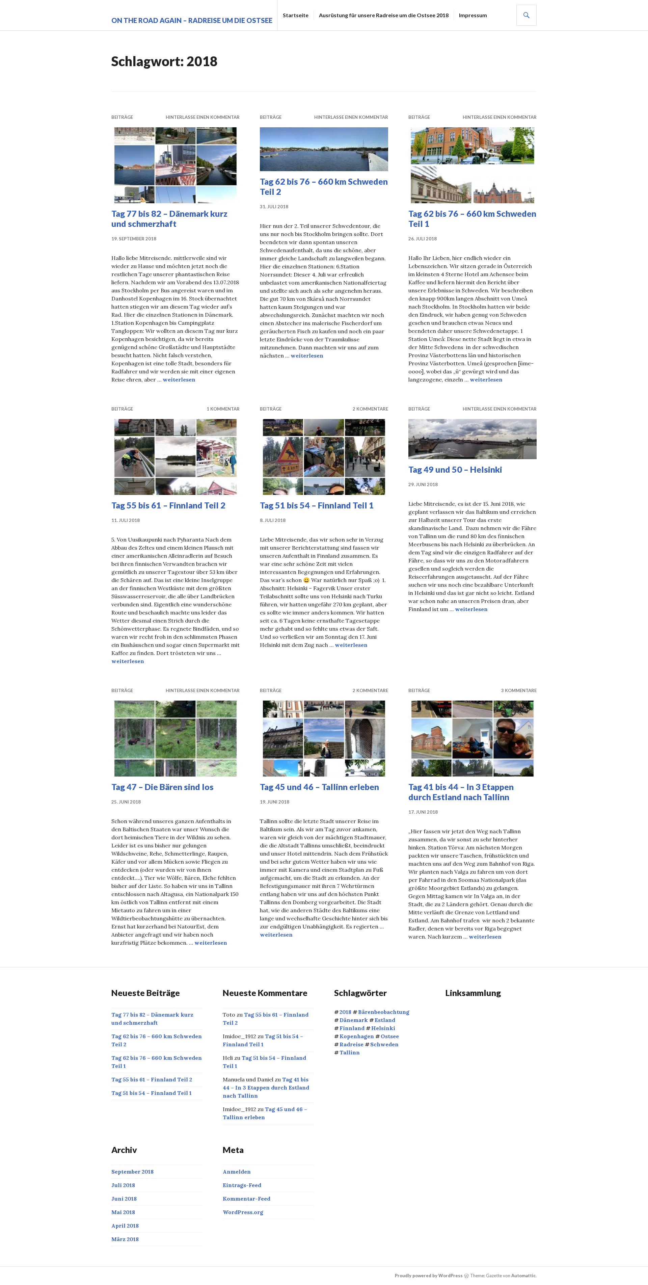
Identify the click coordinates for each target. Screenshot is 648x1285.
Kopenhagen (357, 1036)
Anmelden (237, 1171)
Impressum (473, 15)
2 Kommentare (370, 409)
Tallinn (350, 1052)
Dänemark (354, 1020)
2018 (345, 1011)
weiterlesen (179, 379)
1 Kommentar (223, 409)
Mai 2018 (123, 1212)
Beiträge (122, 117)
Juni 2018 (124, 1198)
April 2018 (125, 1225)
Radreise (351, 1044)
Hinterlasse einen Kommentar (203, 117)
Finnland (352, 1028)
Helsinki (383, 1028)
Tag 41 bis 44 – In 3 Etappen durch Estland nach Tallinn (461, 792)
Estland (385, 1020)
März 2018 (125, 1239)
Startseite (295, 15)
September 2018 (132, 1171)
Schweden (384, 1044)
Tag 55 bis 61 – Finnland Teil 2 (168, 505)
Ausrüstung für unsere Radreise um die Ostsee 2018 (384, 15)
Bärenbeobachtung (383, 1011)
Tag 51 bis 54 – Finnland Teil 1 (317, 505)
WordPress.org (243, 1212)
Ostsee (390, 1036)
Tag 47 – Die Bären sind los (162, 787)
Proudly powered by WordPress (429, 1275)
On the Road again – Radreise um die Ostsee (191, 20)
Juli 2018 (123, 1185)
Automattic (523, 1275)
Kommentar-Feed (246, 1198)
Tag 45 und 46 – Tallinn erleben (319, 787)
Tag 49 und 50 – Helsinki (455, 469)
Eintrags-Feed (242, 1185)
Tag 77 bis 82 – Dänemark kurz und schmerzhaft (169, 218)
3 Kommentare (519, 690)
